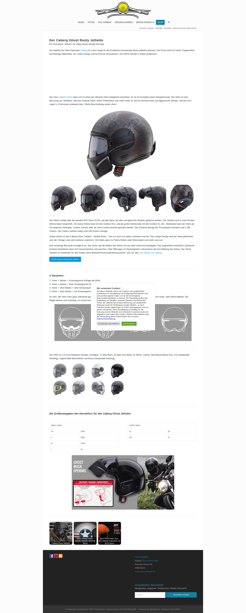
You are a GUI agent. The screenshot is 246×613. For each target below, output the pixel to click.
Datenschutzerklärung (106, 319)
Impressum (100, 609)
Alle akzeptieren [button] (129, 324)
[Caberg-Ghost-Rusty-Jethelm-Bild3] (123, 198)
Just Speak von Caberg (150, 253)
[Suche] (168, 22)
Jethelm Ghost (66, 97)
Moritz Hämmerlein (150, 561)
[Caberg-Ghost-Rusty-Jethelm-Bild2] (93, 198)
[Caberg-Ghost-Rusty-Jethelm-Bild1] (123, 145)
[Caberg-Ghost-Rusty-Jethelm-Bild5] (182, 198)
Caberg (84, 50)
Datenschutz (112, 609)
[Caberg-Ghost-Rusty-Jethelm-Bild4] (152, 198)
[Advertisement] (123, 76)
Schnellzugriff (129, 609)
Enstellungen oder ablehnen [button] (108, 324)
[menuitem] (81, 22)
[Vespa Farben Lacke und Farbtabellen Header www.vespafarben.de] (123, 9)
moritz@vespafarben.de (145, 571)
